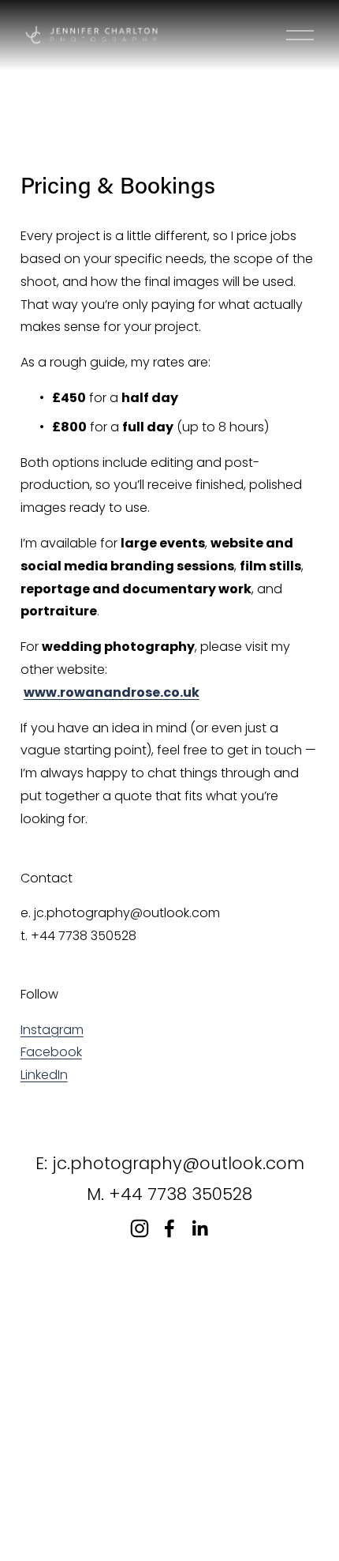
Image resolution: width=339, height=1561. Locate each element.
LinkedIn (44, 1075)
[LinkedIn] (199, 1228)
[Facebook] (169, 1228)
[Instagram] (139, 1228)
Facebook (51, 1052)
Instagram (52, 1030)
